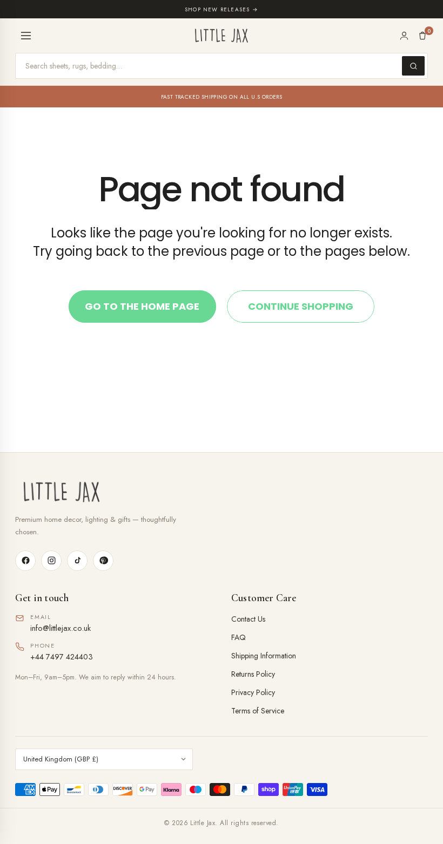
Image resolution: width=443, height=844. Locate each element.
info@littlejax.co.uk (60, 628)
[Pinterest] (103, 560)
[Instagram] (51, 560)
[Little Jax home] (221, 35)
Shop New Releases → (221, 9)
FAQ (238, 637)
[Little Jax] (221, 492)
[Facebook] (25, 560)
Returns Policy (253, 674)
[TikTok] (77, 560)
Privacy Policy (253, 692)
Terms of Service (257, 710)
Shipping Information (263, 655)
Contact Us (248, 619)
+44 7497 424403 (61, 656)
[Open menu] (26, 35)
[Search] (413, 66)
